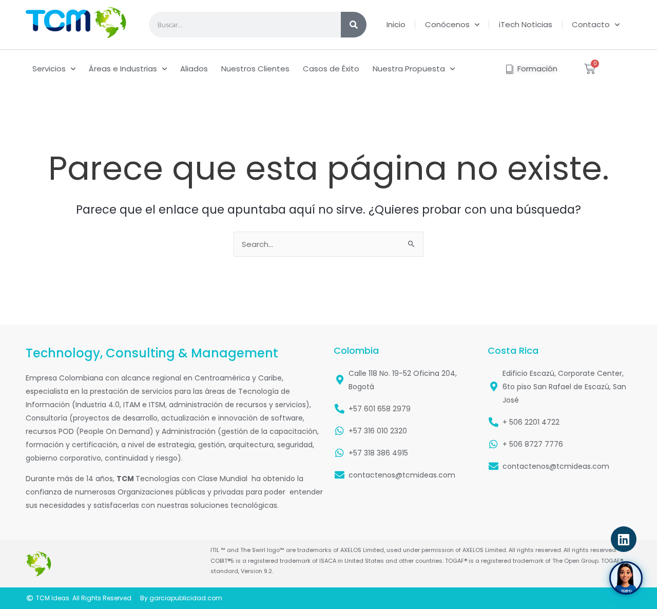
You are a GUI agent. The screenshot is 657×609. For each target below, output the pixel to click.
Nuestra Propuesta (409, 68)
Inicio (396, 24)
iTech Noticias (525, 24)
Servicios (49, 68)
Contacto (591, 24)
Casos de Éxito (331, 68)
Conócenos (447, 24)
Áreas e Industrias (123, 68)
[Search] (353, 24)
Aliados (194, 68)
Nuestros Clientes (255, 68)
